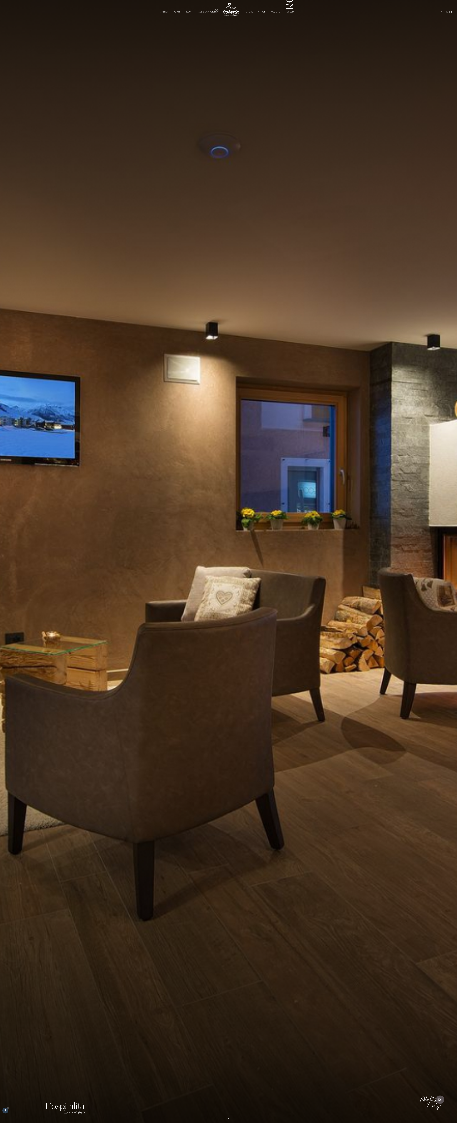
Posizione (275, 11)
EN (447, 12)
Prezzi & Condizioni (206, 11)
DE (452, 12)
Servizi (261, 11)
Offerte (249, 11)
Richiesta (290, 11)
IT (441, 12)
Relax (188, 11)
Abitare (177, 11)
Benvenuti (163, 11)
